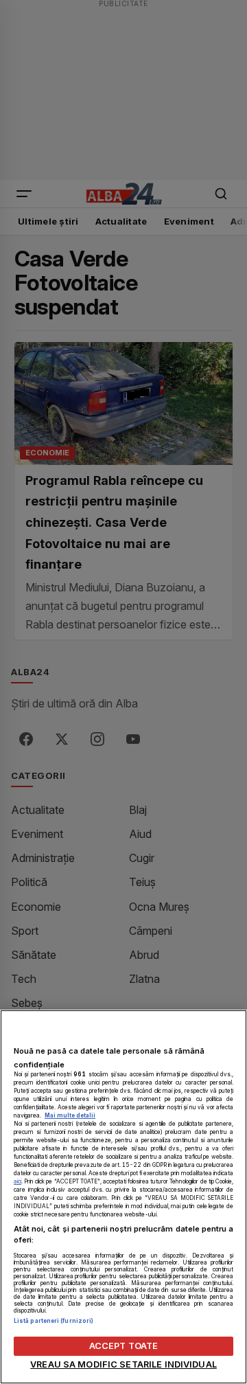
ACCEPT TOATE (123, 1346)
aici (17, 1181)
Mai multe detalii (70, 1115)
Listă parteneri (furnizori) (53, 1320)
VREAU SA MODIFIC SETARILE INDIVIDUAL (123, 1364)
